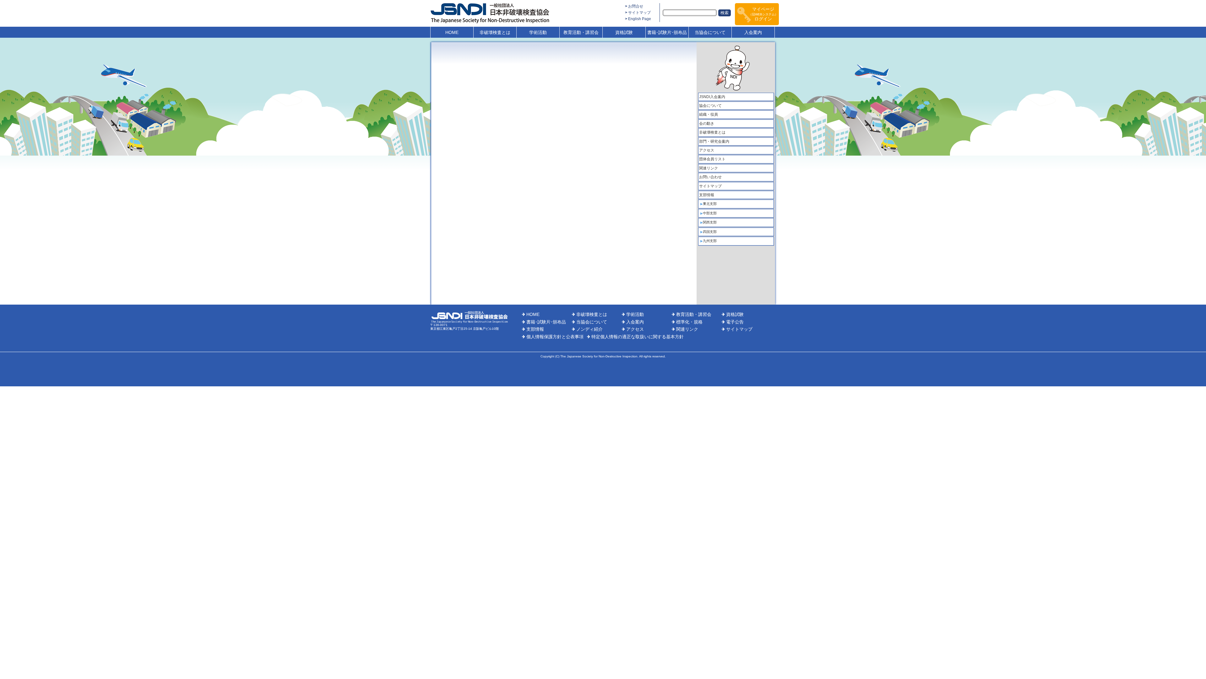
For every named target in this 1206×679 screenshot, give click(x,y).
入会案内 (753, 32)
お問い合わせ (710, 177)
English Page (639, 19)
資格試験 (624, 32)
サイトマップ (639, 12)
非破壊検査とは (495, 32)
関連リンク (708, 168)
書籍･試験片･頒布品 (667, 32)
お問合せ (635, 6)
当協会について (710, 32)
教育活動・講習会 (581, 32)
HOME (452, 32)
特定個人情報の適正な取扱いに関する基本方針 (637, 336)
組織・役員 (708, 114)
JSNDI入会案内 (712, 97)
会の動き (706, 123)
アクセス (706, 150)
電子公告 (735, 321)
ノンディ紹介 (589, 329)
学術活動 (538, 32)
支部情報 (706, 195)
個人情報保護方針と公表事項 (555, 336)
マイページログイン (763, 14)
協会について (710, 105)
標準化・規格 (689, 321)
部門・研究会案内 (714, 141)
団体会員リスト (712, 159)
